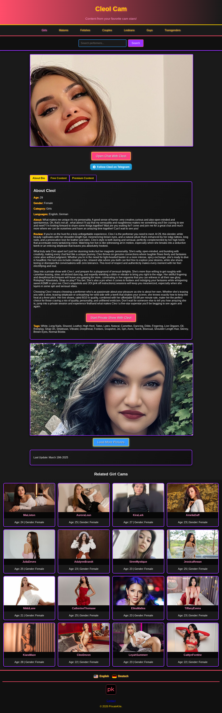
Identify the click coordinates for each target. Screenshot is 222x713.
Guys (150, 30)
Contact (111, 700)
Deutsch (123, 676)
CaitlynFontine (193, 655)
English (104, 676)
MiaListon (29, 515)
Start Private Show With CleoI (111, 317)
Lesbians (129, 30)
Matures (63, 30)
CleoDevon (84, 655)
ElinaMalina (138, 608)
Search (136, 43)
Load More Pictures (111, 442)
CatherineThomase (84, 608)
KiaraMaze (29, 655)
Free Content (59, 178)
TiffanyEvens (193, 608)
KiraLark (138, 515)
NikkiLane (29, 608)
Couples (107, 30)
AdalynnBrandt (83, 561)
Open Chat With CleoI (111, 156)
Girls (44, 30)
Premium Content (83, 178)
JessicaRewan (193, 561)
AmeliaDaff (192, 515)
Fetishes (85, 30)
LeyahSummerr (138, 655)
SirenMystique (138, 561)
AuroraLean (83, 515)
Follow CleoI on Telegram (113, 167)
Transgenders (173, 30)
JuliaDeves (29, 561)
